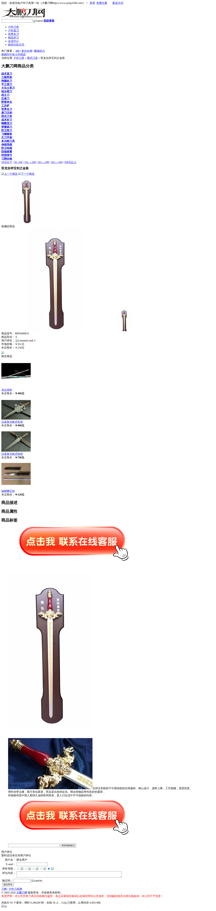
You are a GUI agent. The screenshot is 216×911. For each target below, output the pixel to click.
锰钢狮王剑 (8, 491)
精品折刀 (13, 37)
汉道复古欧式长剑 (12, 421)
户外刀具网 (15, 889)
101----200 (30, 162)
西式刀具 (32, 58)
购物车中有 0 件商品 (13, 54)
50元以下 (6, 162)
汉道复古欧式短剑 (12, 453)
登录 (92, 3)
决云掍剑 (6, 389)
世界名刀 (13, 34)
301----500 (56, 162)
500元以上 (70, 162)
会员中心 (13, 41)
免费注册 (101, 3)
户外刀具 (13, 26)
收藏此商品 (8, 226)
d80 (18, 50)
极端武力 (39, 50)
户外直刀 (13, 30)
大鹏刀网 (21, 892)
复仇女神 (26, 50)
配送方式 (118, 3)
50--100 (18, 162)
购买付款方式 (16, 44)
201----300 (43, 162)
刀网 (4, 889)
